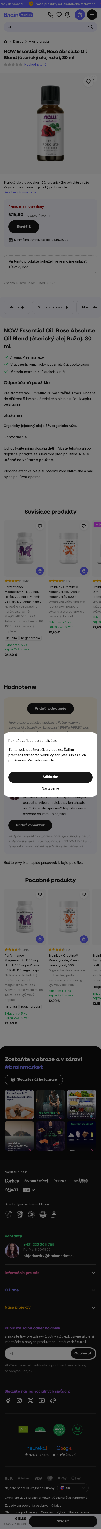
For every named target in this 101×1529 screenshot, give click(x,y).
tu (52, 760)
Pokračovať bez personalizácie (32, 740)
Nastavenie (50, 788)
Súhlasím (50, 777)
